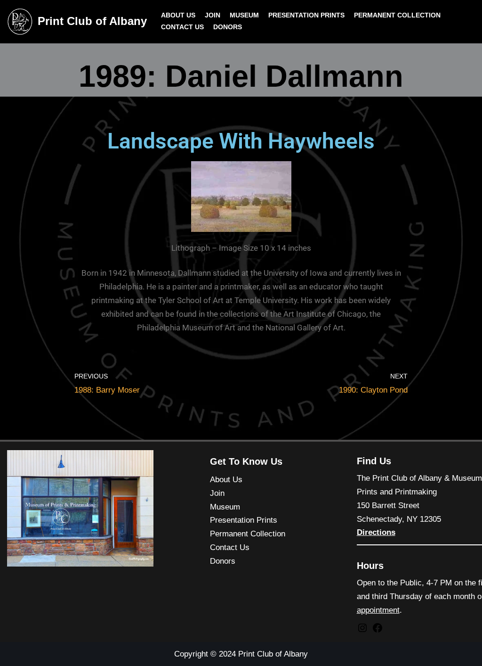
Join (212, 15)
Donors (227, 27)
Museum (244, 15)
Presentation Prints (306, 15)
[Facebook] (377, 630)
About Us (178, 15)
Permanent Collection (397, 15)
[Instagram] (362, 630)
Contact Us (182, 27)
